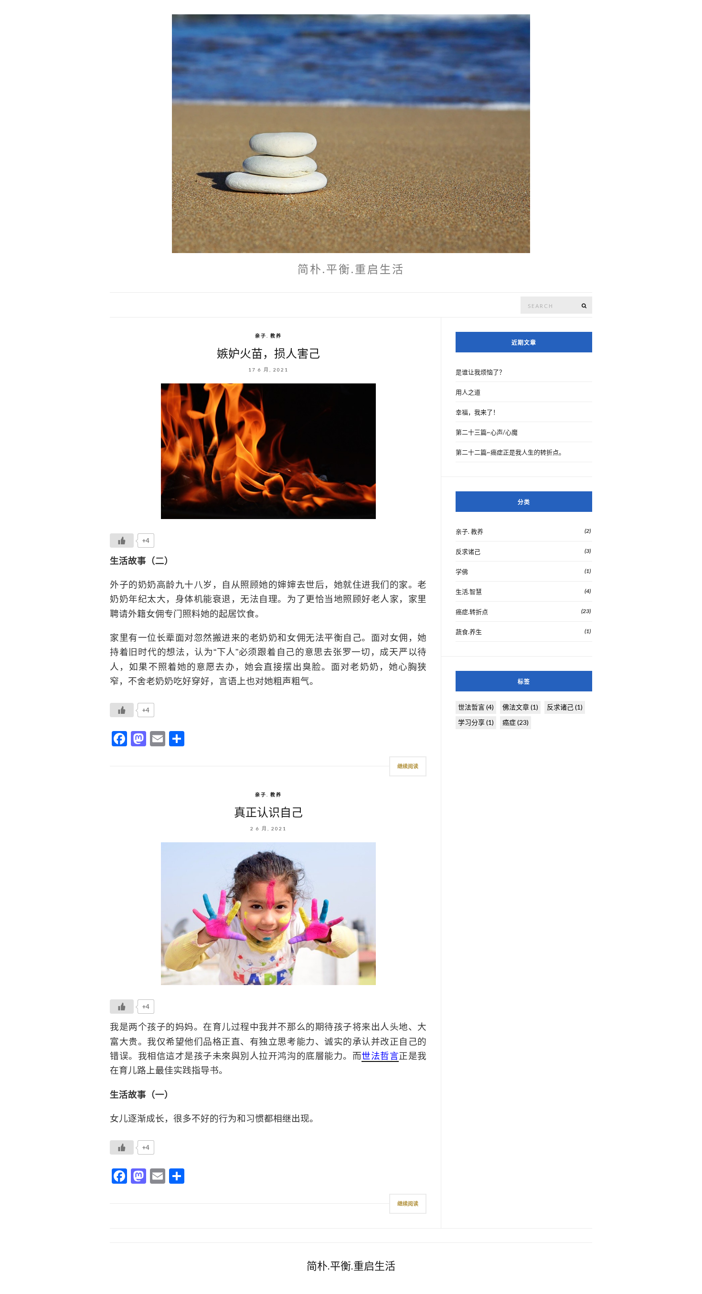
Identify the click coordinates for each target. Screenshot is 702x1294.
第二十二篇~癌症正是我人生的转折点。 (510, 452)
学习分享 (476, 722)
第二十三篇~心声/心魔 (487, 432)
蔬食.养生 (469, 632)
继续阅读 (407, 766)
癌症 (515, 722)
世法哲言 (476, 707)
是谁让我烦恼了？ (480, 372)
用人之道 (468, 392)
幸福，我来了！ (477, 412)
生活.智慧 (469, 591)
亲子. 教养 (268, 336)
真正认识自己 (268, 812)
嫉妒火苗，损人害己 (268, 353)
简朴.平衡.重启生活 (351, 1266)
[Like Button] (122, 540)
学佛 (462, 571)
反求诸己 (468, 551)
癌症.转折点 (472, 611)
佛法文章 (520, 707)
